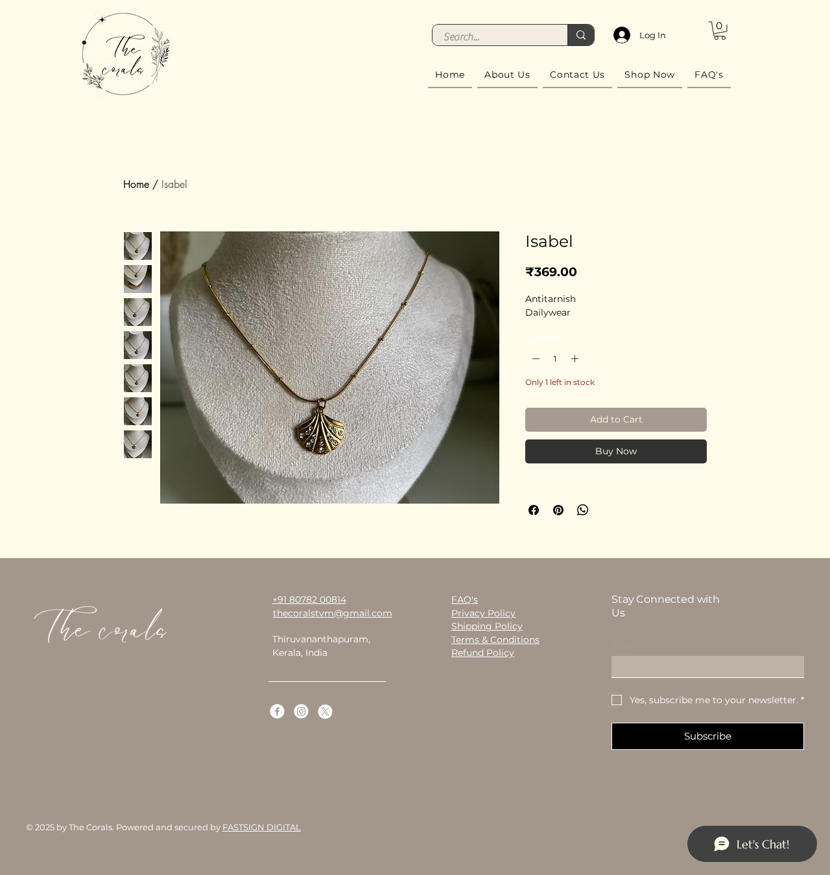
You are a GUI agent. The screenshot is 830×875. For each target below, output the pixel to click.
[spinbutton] (555, 358)
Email (627, 645)
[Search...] (580, 35)
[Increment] (576, 358)
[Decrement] (534, 358)
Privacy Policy (483, 613)
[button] (720, 30)
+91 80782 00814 (309, 599)
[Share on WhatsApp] (583, 510)
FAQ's (464, 599)
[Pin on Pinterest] (558, 510)
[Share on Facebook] (533, 510)
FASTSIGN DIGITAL (261, 827)
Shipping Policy (487, 626)
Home (136, 184)
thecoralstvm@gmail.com (332, 613)
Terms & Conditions (495, 640)
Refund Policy (482, 653)
